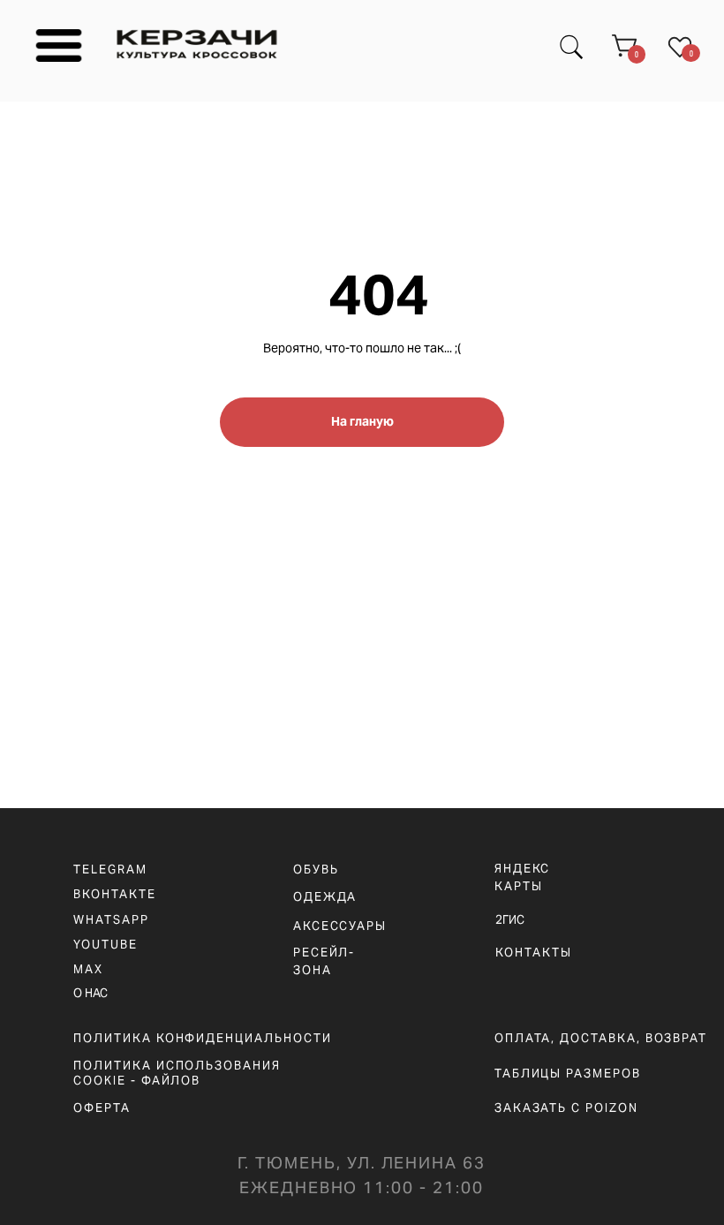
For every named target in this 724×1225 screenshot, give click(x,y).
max (88, 969)
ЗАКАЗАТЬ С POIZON (566, 1107)
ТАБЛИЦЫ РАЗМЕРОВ (567, 1073)
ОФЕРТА (102, 1107)
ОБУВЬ (316, 869)
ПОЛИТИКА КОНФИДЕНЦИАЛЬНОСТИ (202, 1038)
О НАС (90, 993)
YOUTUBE (105, 944)
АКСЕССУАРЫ (340, 926)
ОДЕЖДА (325, 896)
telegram (110, 869)
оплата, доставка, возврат (600, 1038)
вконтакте (114, 894)
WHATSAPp (110, 919)
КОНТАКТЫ (533, 952)
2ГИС (509, 919)
